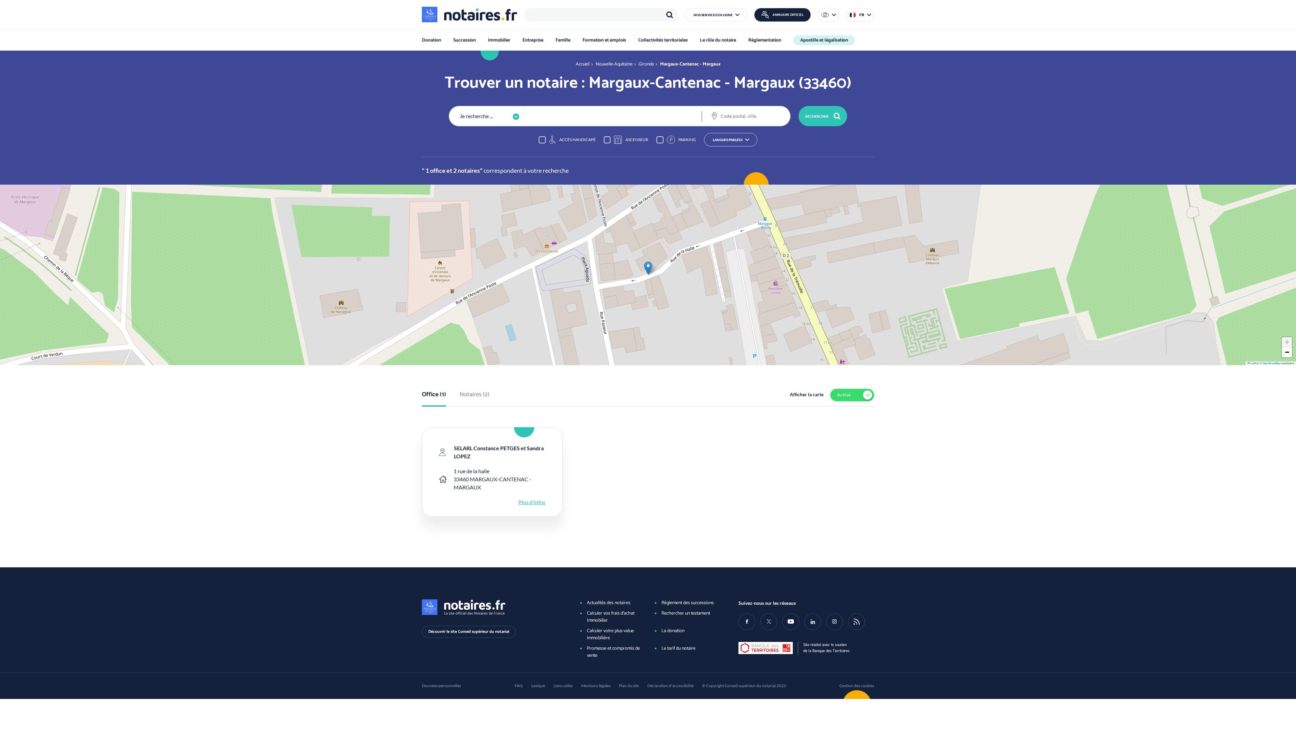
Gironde (646, 64)
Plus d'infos (531, 502)
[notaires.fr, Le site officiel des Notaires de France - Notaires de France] (490, 607)
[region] (601, 15)
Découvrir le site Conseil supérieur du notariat (469, 631)
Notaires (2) (474, 395)
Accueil (583, 64)
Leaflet (1254, 363)
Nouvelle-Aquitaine (614, 64)
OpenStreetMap (1271, 363)
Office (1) (434, 395)
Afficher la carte (807, 394)
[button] (716, 15)
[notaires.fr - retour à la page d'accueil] (469, 14)
